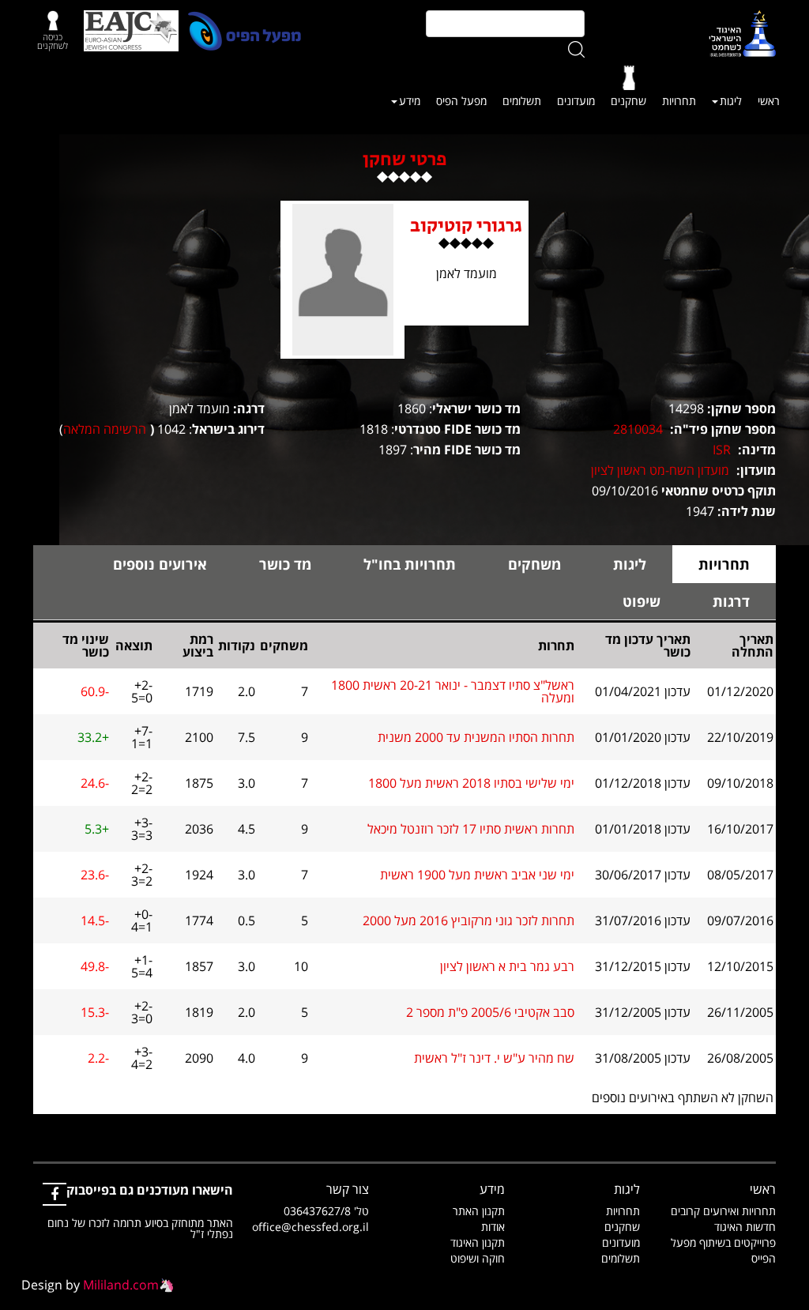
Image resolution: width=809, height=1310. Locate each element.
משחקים (534, 564)
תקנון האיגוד (477, 1242)
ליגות (731, 100)
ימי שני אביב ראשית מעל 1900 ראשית (477, 874)
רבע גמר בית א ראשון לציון (507, 966)
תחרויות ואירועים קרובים (723, 1210)
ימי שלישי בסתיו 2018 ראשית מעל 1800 (471, 783)
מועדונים (576, 100)
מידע (409, 100)
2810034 (638, 429)
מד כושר (285, 564)
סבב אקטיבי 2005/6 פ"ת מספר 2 (490, 1012)
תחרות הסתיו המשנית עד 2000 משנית (476, 737)
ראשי (769, 100)
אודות (493, 1226)
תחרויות (679, 100)
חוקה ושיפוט (477, 1258)
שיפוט (641, 601)
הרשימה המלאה (104, 429)
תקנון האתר (479, 1210)
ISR (722, 449)
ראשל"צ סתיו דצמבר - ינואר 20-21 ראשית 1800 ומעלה (452, 691)
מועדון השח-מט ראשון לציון (660, 470)
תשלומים (521, 100)
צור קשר (347, 1189)
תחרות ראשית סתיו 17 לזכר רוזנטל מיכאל (470, 829)
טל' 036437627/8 (326, 1210)
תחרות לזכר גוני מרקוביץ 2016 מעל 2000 (468, 920)
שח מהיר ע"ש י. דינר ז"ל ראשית (494, 1058)
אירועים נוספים (160, 564)
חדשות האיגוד (745, 1226)
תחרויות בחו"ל (409, 564)
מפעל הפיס (461, 100)
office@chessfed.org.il (310, 1226)
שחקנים (628, 100)
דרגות (731, 601)
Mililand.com (121, 1284)
